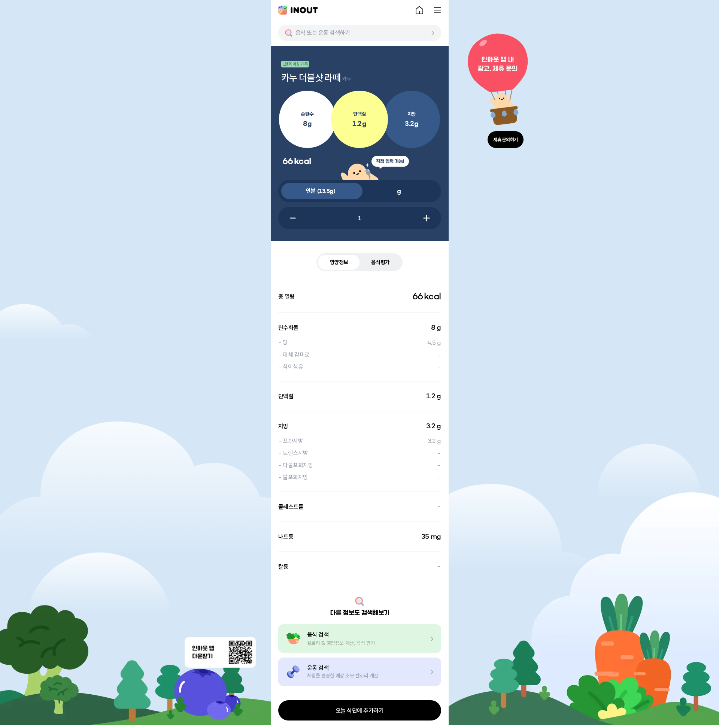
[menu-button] (437, 10)
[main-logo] (298, 10)
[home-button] (419, 10)
